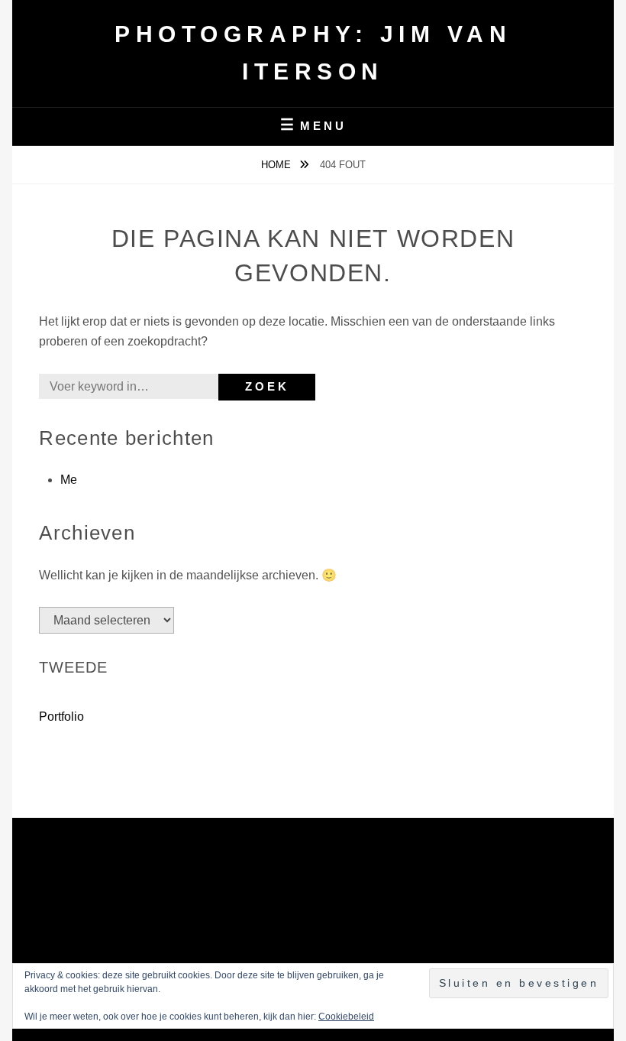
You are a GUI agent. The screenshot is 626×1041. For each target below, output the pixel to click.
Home (277, 164)
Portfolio (61, 716)
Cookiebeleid (346, 1016)
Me (68, 479)
